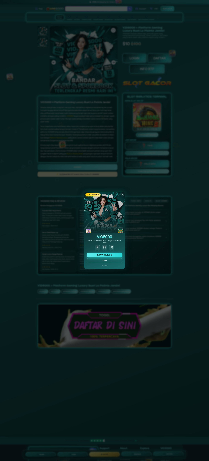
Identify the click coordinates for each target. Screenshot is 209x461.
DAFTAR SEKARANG (104, 255)
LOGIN (104, 261)
